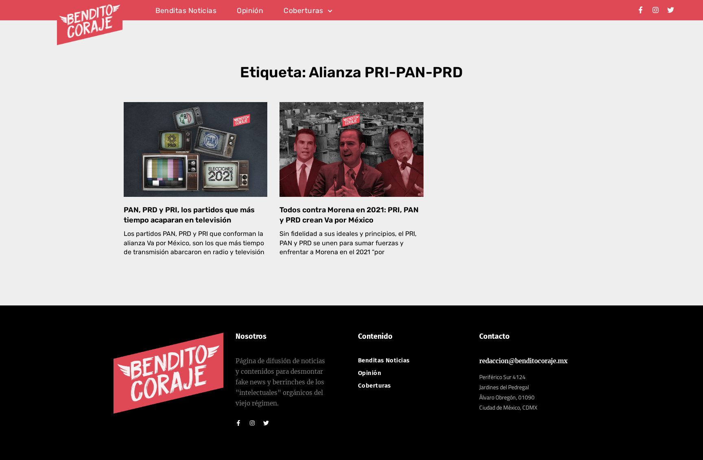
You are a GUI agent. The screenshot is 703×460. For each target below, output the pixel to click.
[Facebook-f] (640, 10)
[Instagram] (655, 10)
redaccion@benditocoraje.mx (523, 361)
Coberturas (303, 11)
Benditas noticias (186, 11)
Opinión (250, 11)
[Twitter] (670, 10)
